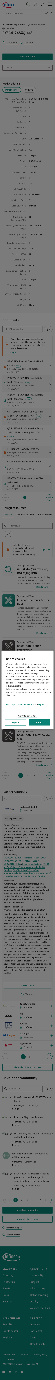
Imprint (41, 704)
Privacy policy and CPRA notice (20, 704)
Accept (39, 722)
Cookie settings (27, 715)
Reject (15, 722)
